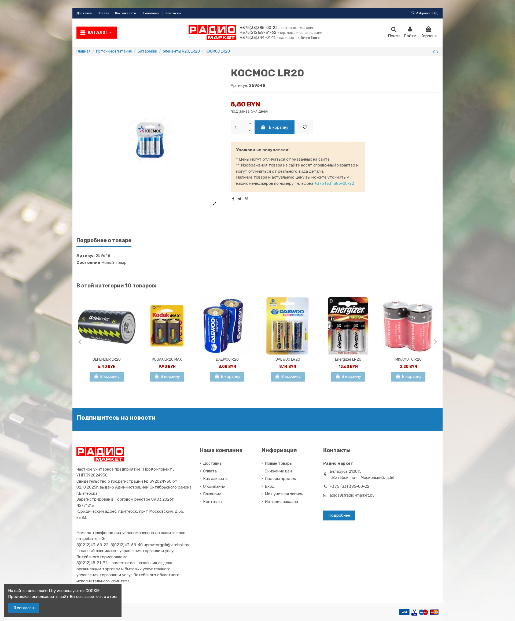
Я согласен (23, 607)
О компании (151, 13)
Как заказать (126, 13)
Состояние (88, 262)
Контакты (173, 13)
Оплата (104, 13)
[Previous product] (434, 51)
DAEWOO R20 (227, 359)
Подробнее (339, 515)
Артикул (85, 255)
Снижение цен (278, 471)
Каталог (98, 32)
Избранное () (427, 13)
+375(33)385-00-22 (259, 27)
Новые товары (278, 463)
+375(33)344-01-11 (257, 37)
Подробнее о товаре (103, 240)
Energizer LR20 (348, 359)
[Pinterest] (246, 199)
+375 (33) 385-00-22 (334, 183)
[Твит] (240, 199)
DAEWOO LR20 (287, 359)
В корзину (278, 127)
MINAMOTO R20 (408, 359)
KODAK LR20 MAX (167, 359)
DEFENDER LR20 (107, 359)
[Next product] (437, 51)
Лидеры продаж (280, 478)
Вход (270, 486)
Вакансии (212, 493)
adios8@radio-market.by (352, 495)
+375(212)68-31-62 (258, 32)
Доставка (84, 13)
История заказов (281, 501)
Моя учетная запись (284, 493)
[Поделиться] (233, 199)
